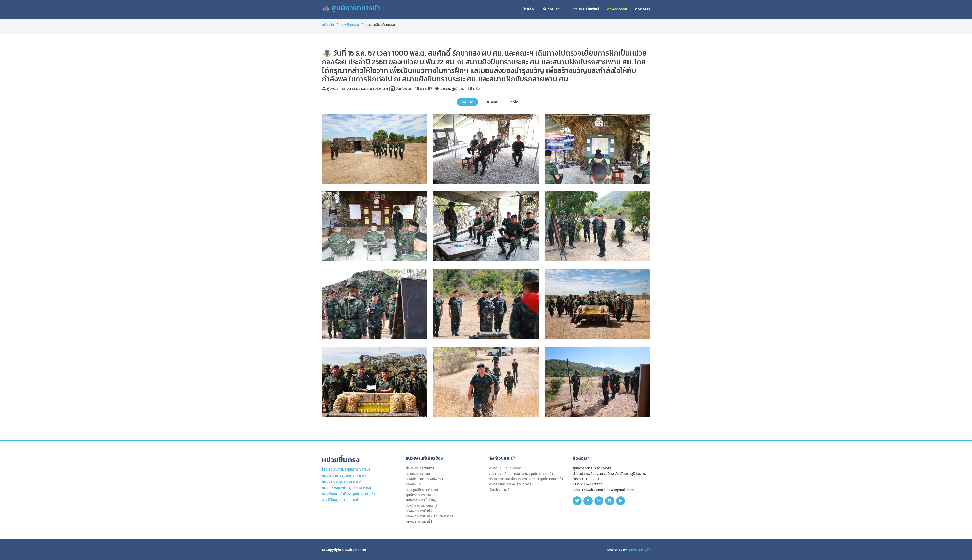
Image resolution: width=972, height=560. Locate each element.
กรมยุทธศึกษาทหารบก (422, 490)
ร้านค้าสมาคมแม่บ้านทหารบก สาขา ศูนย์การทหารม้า (526, 479)
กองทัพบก (413, 484)
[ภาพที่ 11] (525, 409)
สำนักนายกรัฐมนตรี (420, 468)
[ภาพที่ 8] (525, 331)
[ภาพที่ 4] (413, 253)
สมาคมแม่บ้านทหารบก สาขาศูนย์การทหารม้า (521, 474)
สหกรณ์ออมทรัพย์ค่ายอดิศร (510, 484)
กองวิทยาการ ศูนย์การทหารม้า (344, 475)
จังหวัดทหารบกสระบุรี (422, 506)
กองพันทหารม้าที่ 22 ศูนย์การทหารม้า (348, 493)
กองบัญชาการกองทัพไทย (424, 479)
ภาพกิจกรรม (617, 9)
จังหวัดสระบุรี (499, 490)
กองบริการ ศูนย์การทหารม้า (342, 481)
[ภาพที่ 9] (636, 331)
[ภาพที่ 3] (636, 175)
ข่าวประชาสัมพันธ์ (585, 9)
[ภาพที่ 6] (636, 253)
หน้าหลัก (527, 9)
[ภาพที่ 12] (636, 409)
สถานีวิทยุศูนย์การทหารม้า (340, 499)
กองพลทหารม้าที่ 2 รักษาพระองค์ (430, 516)
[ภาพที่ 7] (413, 331)
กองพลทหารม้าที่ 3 (419, 521)
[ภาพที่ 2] (525, 175)
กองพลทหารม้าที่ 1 (419, 511)
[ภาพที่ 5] (525, 253)
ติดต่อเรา (642, 9)
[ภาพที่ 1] (413, 175)
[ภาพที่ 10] (413, 409)
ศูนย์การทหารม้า (355, 8)
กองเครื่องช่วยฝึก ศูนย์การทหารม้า (347, 487)
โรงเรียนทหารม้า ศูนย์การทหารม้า (346, 469)
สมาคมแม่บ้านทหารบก (505, 468)
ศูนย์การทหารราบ (418, 495)
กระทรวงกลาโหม (418, 474)
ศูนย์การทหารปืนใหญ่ (421, 500)
